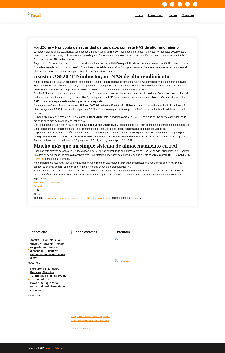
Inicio (139, 15)
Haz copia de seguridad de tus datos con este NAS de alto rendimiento (77, 198)
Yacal (49, 348)
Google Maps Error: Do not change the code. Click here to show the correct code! (90, 320)
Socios (173, 15)
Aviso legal (60, 348)
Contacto (188, 15)
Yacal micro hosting (80, 328)
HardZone (135, 198)
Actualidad (155, 15)
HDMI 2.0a (39, 159)
